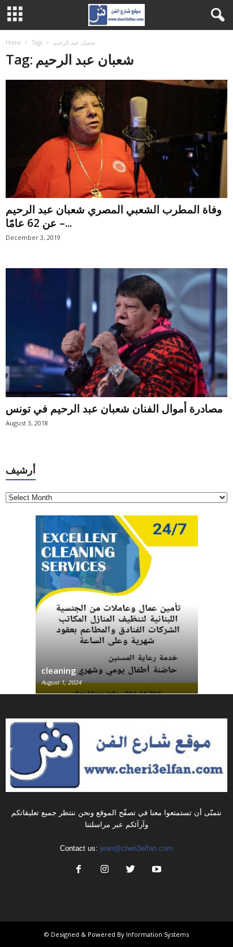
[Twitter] (131, 870)
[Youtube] (155, 870)
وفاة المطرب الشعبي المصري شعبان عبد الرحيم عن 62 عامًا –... (114, 216)
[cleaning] (117, 610)
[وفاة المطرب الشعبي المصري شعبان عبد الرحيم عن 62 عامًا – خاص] (116, 139)
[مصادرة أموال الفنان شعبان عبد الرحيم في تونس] (116, 332)
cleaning (58, 670)
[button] (215, 15)
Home (13, 42)
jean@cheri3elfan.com (136, 848)
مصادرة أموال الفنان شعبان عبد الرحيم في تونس (114, 408)
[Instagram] (105, 870)
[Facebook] (79, 870)
